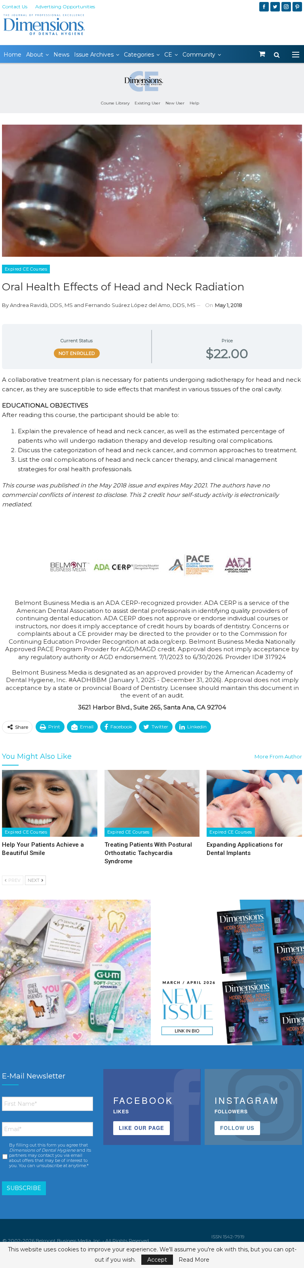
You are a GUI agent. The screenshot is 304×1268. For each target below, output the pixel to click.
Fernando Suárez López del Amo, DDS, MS (140, 305)
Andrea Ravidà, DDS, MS (41, 305)
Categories (139, 54)
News (61, 54)
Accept (157, 1259)
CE (168, 54)
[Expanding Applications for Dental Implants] (254, 803)
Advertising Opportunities (65, 6)
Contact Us (14, 6)
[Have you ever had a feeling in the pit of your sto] (228, 975)
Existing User (147, 103)
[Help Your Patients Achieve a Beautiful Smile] (49, 803)
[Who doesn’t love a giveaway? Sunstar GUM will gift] (75, 975)
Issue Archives (94, 54)
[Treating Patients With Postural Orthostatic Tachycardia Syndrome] (152, 803)
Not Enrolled (77, 353)
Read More (194, 1259)
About (34, 54)
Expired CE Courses (26, 269)
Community (198, 54)
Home (12, 54)
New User (174, 103)
